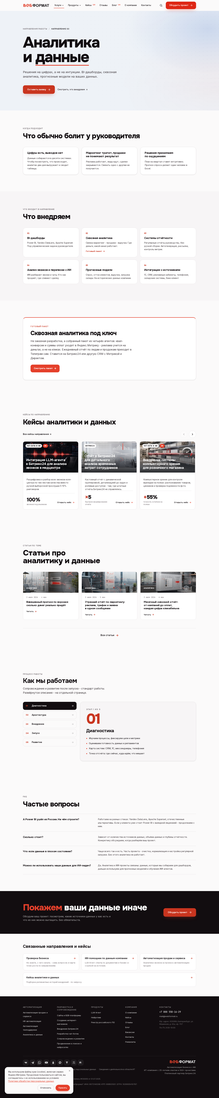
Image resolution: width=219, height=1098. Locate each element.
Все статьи (110, 635)
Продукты (73, 5)
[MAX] (60, 1062)
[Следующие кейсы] (192, 434)
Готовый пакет (95, 251)
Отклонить (45, 1088)
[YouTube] (46, 1062)
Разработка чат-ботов (68, 1033)
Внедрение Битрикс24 (67, 1029)
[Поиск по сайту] (161, 5)
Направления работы (35, 29)
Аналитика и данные (33, 1034)
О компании (131, 5)
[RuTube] (80, 1062)
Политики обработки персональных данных (31, 1081)
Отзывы (104, 5)
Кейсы (90, 5)
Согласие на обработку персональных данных (75, 1069)
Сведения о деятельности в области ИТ (117, 1069)
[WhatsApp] (39, 1062)
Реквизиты (130, 1042)
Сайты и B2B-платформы (69, 1015)
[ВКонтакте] (26, 1062)
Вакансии (130, 1032)
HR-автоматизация (32, 1021)
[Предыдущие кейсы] (183, 434)
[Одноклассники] (53, 1062)
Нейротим (96, 1017)
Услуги (57, 5)
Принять (62, 1088)
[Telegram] (32, 1062)
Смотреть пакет (45, 368)
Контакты (146, 5)
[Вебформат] (36, 5)
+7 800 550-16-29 (170, 1011)
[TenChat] (67, 1062)
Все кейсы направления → (37, 434)
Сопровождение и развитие (70, 1038)
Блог (116, 5)
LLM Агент (96, 1012)
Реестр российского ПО (103, 1022)
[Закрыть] (69, 1071)
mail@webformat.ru (168, 1016)
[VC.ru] (74, 1062)
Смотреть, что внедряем (73, 89)
